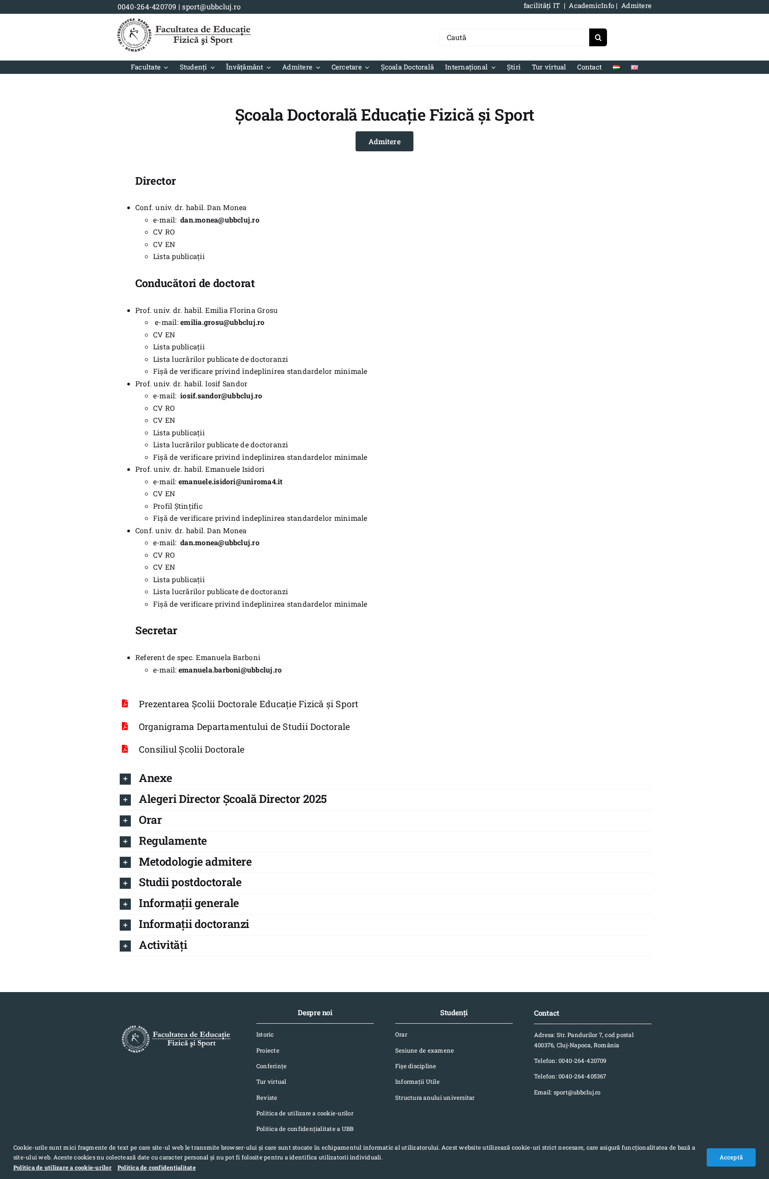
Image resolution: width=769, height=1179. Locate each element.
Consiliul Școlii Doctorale (191, 749)
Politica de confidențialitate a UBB (304, 1129)
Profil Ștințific (177, 505)
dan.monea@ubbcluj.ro (219, 219)
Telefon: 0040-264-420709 (570, 1061)
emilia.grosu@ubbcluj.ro (222, 322)
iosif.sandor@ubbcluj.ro (221, 395)
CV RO (164, 231)
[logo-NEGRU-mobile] (184, 21)
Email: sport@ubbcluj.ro (567, 1092)
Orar (401, 1034)
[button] (386, 779)
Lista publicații (179, 256)
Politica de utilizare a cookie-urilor (304, 1113)
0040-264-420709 (147, 6)
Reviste (267, 1098)
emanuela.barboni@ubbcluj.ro (230, 669)
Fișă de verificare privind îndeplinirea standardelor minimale (260, 371)
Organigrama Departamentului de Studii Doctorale (244, 726)
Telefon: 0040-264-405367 (570, 1076)
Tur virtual (271, 1082)
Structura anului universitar (435, 1098)
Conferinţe (271, 1066)
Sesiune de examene (424, 1050)
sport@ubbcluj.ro (211, 6)
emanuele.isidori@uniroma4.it (230, 481)
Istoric (265, 1034)
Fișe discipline (416, 1066)
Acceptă (731, 1157)
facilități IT (542, 5)
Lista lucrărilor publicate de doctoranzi (220, 359)
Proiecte (267, 1050)
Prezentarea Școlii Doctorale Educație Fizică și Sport (249, 703)
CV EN (164, 244)
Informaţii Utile (417, 1082)
